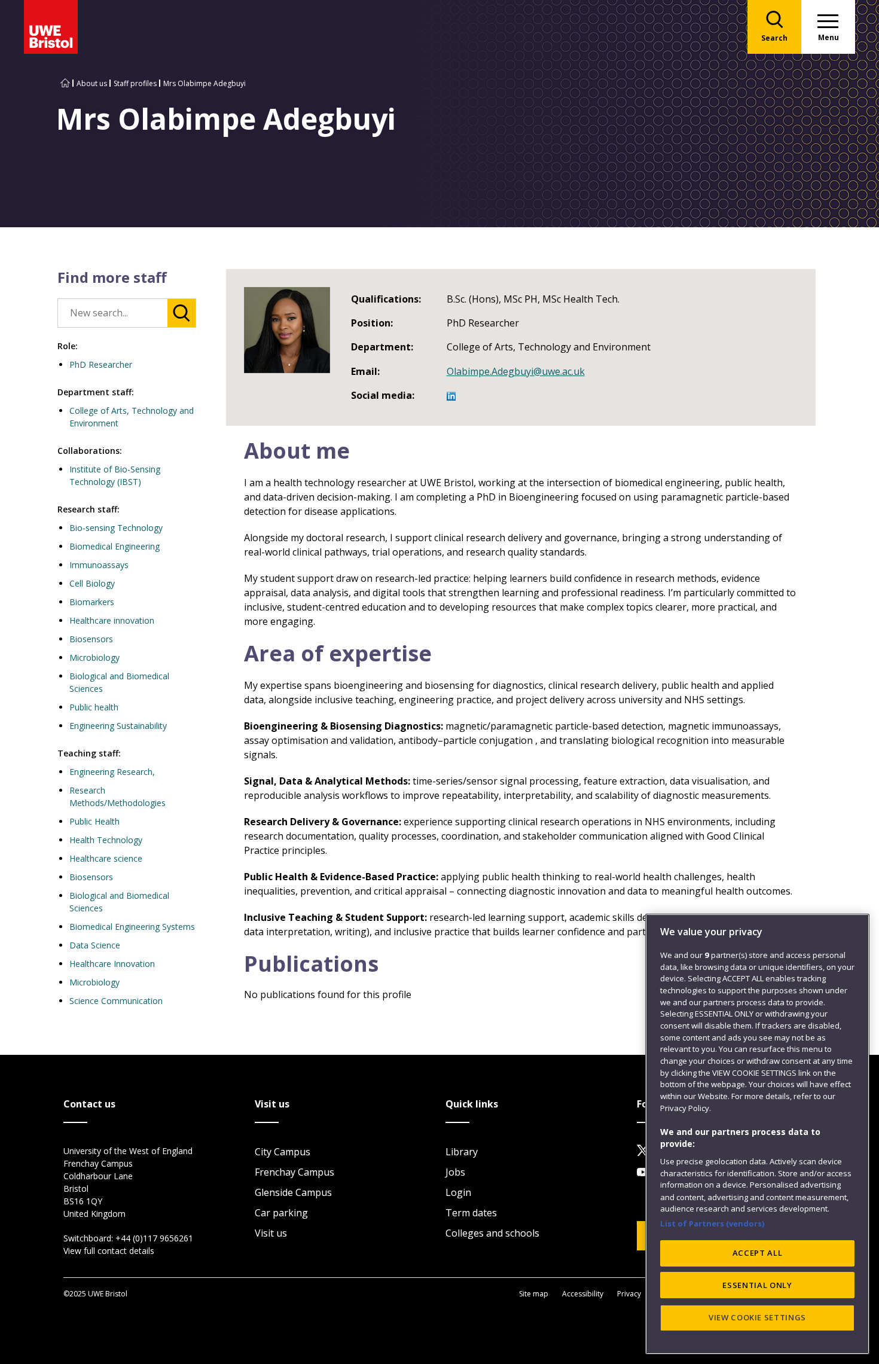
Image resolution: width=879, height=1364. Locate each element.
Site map (533, 1294)
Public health (93, 707)
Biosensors (91, 639)
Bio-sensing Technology (116, 527)
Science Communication (116, 1000)
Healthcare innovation (111, 620)
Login (458, 1192)
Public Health (94, 821)
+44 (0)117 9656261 (154, 1238)
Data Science (94, 945)
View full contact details (108, 1250)
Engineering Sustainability (118, 725)
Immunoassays (99, 564)
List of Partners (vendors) (712, 1222)
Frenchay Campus (294, 1172)
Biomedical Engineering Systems (132, 926)
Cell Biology (92, 583)
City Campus (282, 1151)
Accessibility (582, 1294)
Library (461, 1151)
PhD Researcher (100, 364)
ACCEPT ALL (757, 1252)
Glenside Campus (293, 1192)
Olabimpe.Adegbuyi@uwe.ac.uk (516, 371)
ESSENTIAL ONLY (757, 1285)
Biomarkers (91, 602)
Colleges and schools (492, 1233)
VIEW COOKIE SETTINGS (757, 1317)
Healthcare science (105, 858)
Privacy (629, 1294)
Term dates (471, 1212)
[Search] (181, 313)
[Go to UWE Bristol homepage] (65, 83)
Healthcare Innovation (112, 963)
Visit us (271, 1233)
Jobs (455, 1172)
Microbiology (94, 657)
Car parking (281, 1212)
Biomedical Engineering (114, 546)
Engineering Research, (112, 771)
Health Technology (105, 840)
